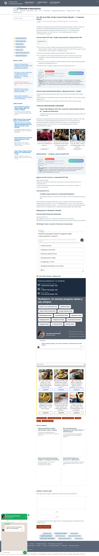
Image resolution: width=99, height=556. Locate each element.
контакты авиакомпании (54, 418)
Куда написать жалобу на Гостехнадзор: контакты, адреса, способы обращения (23, 97)
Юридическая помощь (58, 11)
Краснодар (76, 554)
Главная (15, 11)
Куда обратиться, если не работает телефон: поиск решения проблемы (21, 90)
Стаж (40, 11)
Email (57, 516)
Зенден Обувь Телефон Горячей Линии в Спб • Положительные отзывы (23, 152)
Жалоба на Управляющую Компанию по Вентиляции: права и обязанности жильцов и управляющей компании (23, 66)
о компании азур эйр (68, 418)
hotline (39, 21)
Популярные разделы (41, 543)
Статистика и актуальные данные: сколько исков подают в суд (23, 83)
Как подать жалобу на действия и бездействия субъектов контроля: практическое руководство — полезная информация (23, 75)
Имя (57, 512)
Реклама (39, 545)
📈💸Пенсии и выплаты (27, 8)
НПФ (36, 11)
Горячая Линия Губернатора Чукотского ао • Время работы (71, 459)
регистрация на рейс (47, 421)
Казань (49, 554)
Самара (70, 554)
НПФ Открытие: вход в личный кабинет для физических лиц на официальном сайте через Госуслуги (23, 125)
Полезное (22, 11)
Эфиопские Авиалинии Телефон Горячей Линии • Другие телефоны (47, 429)
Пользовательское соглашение (55, 543)
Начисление (29, 11)
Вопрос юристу (17, 12)
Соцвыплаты (47, 11)
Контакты (32, 543)
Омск (65, 554)
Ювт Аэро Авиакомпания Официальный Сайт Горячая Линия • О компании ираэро (73, 430)
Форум (78, 11)
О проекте (44, 545)
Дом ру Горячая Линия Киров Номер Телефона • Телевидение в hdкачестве (48, 459)
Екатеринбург (42, 554)
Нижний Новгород (57, 554)
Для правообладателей (54, 545)
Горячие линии (70, 11)
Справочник (64, 545)
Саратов (82, 554)
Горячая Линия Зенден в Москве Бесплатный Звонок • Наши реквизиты (23, 139)
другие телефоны (42, 418)
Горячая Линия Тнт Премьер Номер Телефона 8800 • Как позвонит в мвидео (22, 108)
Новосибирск (34, 554)
